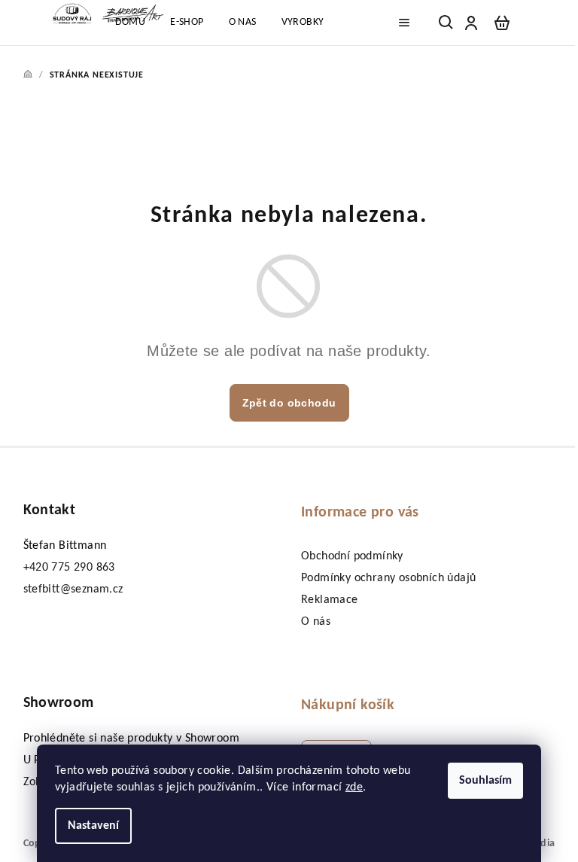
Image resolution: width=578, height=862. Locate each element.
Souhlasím (485, 781)
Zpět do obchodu (289, 403)
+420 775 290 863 (69, 568)
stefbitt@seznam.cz (73, 589)
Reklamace (329, 600)
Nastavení (93, 826)
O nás (315, 622)
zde (354, 787)
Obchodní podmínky (352, 556)
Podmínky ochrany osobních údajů (388, 578)
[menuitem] (130, 22)
